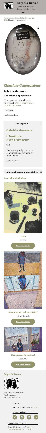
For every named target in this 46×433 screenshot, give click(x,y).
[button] (38, 28)
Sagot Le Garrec (27, 2)
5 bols (23, 236)
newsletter (34, 407)
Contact (30, 427)
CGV (24, 429)
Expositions (14, 18)
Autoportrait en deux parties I (23, 312)
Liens (29, 429)
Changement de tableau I (23, 354)
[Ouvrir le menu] (23, 11)
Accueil (6, 18)
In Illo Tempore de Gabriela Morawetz (19, 104)
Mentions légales (14, 429)
